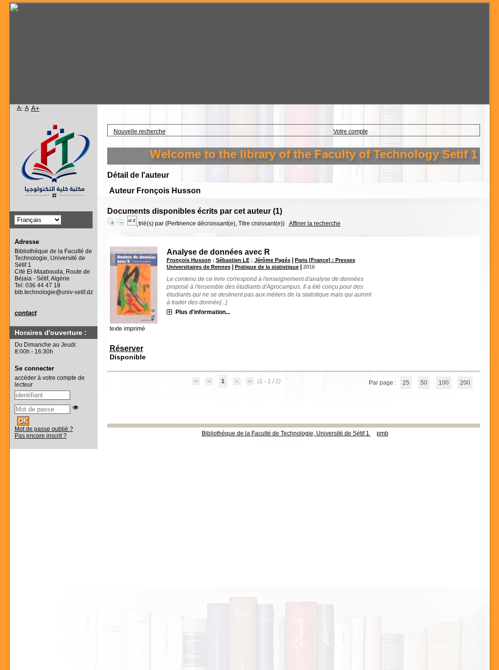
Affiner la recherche (315, 223)
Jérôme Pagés (272, 260)
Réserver (126, 348)
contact (26, 312)
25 (406, 382)
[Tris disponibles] (132, 223)
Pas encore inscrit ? (41, 435)
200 (465, 382)
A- (19, 108)
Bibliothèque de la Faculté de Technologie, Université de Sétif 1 (286, 433)
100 (444, 382)
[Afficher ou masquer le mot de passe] (75, 407)
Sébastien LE (233, 260)
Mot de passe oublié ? (44, 429)
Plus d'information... (202, 312)
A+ (35, 108)
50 (424, 382)
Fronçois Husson (189, 260)
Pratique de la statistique (267, 267)
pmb (382, 433)
